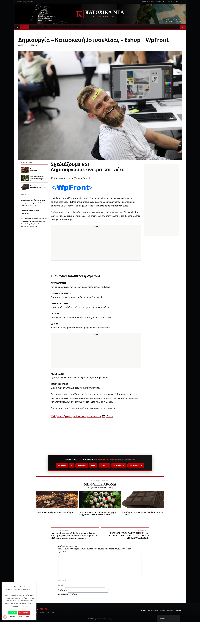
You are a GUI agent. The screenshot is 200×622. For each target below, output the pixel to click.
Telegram (104, 465)
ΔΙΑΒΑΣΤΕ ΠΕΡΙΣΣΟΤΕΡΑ (19, 616)
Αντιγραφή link (136, 465)
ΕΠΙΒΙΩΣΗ (84, 27)
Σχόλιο (62, 551)
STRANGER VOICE (54, 27)
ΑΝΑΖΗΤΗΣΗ (179, 2)
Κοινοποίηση (118, 465)
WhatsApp (82, 465)
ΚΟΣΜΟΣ (38, 27)
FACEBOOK (169, 2)
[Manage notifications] (5, 617)
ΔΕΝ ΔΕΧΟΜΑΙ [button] (24, 613)
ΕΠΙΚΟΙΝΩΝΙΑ (160, 2)
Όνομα (62, 580)
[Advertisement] (96, 244)
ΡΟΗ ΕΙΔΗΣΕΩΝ (24, 27)
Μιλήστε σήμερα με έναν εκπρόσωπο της (82, 416)
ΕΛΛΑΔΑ (32, 27)
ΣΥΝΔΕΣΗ (145, 2)
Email (61, 585)
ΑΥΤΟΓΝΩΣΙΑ (76, 27)
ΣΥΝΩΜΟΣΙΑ (63, 27)
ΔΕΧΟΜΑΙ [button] (12, 613)
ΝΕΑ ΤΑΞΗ (45, 27)
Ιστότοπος (63, 590)
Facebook (62, 465)
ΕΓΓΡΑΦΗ (151, 2)
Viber (93, 465)
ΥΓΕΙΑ (70, 27)
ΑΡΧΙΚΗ (143, 610)
